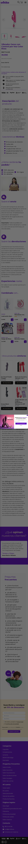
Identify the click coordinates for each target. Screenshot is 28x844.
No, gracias (21, 425)
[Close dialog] (27, 415)
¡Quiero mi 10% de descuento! (21, 423)
